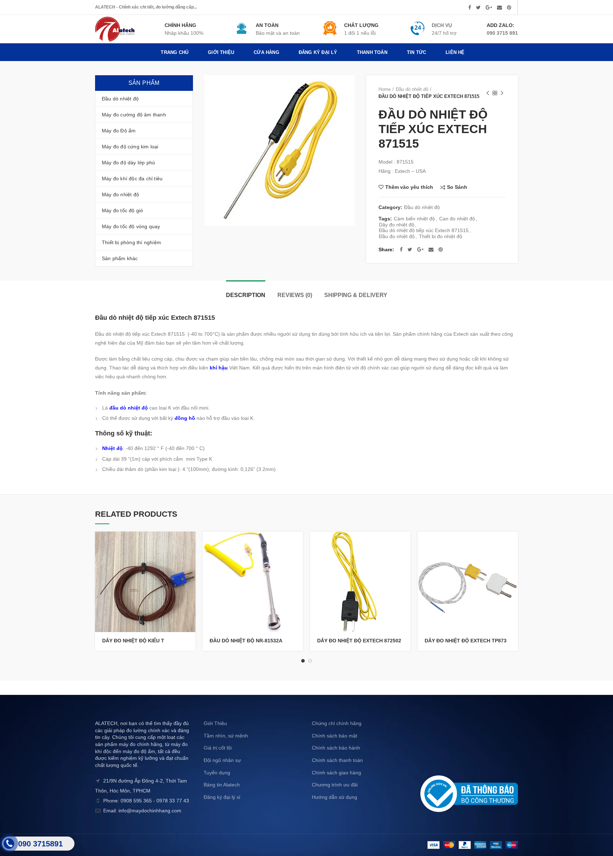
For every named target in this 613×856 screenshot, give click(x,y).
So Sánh (457, 187)
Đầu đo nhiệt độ (397, 236)
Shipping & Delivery (355, 295)
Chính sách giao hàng (336, 772)
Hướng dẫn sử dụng (334, 797)
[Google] (489, 7)
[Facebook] (470, 7)
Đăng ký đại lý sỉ (222, 797)
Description (245, 295)
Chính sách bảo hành (336, 748)
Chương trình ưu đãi (335, 785)
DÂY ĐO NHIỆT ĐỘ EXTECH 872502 (359, 640)
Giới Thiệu (215, 723)
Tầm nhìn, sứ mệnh (226, 736)
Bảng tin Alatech (222, 785)
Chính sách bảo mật (334, 736)
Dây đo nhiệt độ (396, 224)
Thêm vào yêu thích (409, 187)
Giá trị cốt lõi (218, 748)
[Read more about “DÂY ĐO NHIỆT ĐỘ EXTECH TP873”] (512, 543)
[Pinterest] (509, 7)
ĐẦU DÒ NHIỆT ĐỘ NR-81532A (246, 640)
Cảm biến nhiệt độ (414, 218)
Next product (502, 93)
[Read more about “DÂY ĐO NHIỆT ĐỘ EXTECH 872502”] (405, 543)
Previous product (487, 93)
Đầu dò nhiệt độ (412, 89)
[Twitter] (478, 7)
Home (385, 89)
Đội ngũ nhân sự (222, 760)
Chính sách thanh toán (337, 760)
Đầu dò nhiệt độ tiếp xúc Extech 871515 (424, 230)
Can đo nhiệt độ (457, 218)
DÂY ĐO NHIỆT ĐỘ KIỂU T (133, 640)
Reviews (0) (294, 295)
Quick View (190, 559)
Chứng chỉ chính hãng (336, 723)
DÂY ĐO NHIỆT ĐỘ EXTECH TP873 (466, 640)
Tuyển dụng (217, 772)
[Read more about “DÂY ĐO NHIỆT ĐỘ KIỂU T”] (190, 543)
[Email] (499, 7)
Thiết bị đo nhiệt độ (440, 236)
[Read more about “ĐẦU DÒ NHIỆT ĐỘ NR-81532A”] (297, 543)
